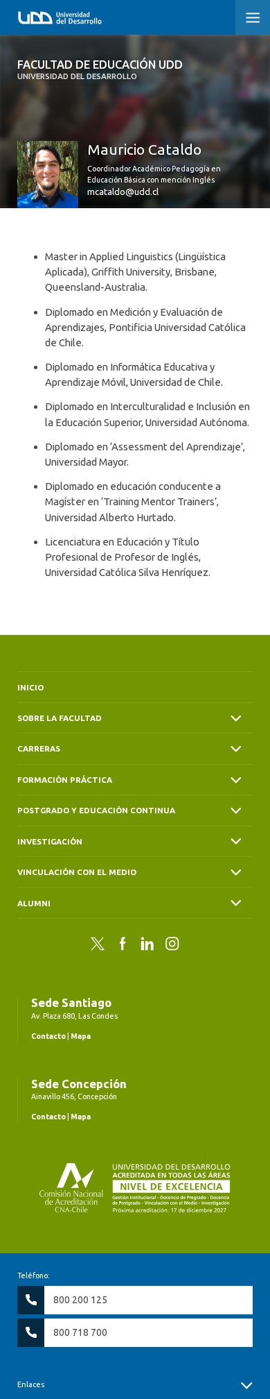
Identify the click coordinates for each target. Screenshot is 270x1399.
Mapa (81, 1036)
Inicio (30, 687)
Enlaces (30, 1384)
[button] (252, 17)
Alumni (34, 903)
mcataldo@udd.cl (123, 191)
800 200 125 (80, 1299)
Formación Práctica (64, 779)
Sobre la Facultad (59, 717)
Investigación (49, 841)
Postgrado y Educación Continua (96, 810)
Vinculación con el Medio (76, 871)
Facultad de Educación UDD (100, 69)
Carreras (38, 748)
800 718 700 (80, 1332)
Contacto (48, 1036)
